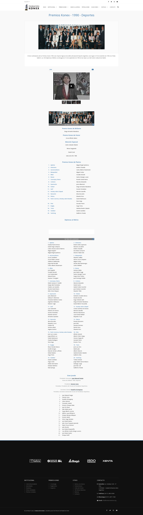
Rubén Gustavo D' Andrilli (54, 283)
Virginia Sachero (52, 329)
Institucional (51, 7)
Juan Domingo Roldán (79, 278)
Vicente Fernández (81, 189)
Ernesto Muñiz (66, 417)
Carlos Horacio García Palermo (56, 248)
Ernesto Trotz (77, 342)
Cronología (53, 484)
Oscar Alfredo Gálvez (71, 138)
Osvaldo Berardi (80, 174)
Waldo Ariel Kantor (53, 363)
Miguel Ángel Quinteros (82, 165)
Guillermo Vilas (77, 355)
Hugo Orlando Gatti (79, 300)
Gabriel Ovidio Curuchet (80, 287)
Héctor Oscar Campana (80, 259)
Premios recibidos (31, 492)
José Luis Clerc (77, 347)
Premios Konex (63, 7)
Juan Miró (76, 323)
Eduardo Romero (52, 314)
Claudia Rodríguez (53, 340)
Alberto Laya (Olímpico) (68, 413)
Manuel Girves (52, 276)
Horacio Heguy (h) (78, 338)
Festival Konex (85, 7)
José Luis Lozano (52, 334)
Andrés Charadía (80, 167)
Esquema (52, 488)
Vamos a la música (75, 7)
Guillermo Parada (81, 213)
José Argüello (51, 270)
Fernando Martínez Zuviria (55, 300)
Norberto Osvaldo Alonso (80, 296)
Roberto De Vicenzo (53, 310)
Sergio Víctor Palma (79, 276)
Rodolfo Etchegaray (77, 389)
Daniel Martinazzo (81, 198)
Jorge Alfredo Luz (52, 336)
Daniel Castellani (80, 211)
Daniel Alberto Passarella (80, 304)
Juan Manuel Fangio (77, 378)
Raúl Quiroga (51, 367)
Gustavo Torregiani (53, 278)
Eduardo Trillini (77, 291)
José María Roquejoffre (68, 429)
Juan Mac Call (77, 365)
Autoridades (29, 486)
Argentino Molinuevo (53, 302)
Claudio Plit (51, 325)
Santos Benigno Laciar (82, 177)
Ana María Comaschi (79, 250)
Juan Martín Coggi (78, 272)
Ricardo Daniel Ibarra (82, 179)
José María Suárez (67, 433)
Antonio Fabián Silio (79, 252)
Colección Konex (79, 488)
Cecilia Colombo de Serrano (81, 308)
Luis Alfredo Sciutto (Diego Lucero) (71, 431)
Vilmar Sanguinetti (71, 148)
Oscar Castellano (52, 257)
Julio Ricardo (65, 427)
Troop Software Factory (62, 511)
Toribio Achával (78, 359)
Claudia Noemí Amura (54, 244)
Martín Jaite (77, 349)
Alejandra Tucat (78, 316)
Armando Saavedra (53, 316)
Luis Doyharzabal (52, 274)
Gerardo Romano (78, 325)
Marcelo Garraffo (81, 191)
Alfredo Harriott (78, 334)
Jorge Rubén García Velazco (81, 361)
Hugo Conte (51, 361)
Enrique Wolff (65, 435)
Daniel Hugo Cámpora (54, 246)
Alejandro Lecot (52, 323)
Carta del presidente (31, 484)
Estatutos (28, 488)
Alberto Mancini (78, 351)
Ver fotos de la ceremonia (71, 124)
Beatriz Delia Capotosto (80, 244)
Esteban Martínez (52, 365)
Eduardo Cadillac (78, 257)
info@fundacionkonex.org (109, 500)
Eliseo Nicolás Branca (54, 347)
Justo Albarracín (80, 184)
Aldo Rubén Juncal (67, 409)
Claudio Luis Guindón (53, 287)
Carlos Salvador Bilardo (71, 145)
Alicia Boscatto (80, 194)
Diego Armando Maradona (71, 131)
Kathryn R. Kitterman (53, 298)
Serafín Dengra (52, 349)
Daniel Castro (77, 285)
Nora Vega (79, 201)
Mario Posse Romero (68, 425)
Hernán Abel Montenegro (80, 263)
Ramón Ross (77, 327)
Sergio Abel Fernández (54, 285)
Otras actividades (30, 490)
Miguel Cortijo (80, 172)
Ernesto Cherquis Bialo (68, 405)
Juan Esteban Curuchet (80, 289)
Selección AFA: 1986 (71, 156)
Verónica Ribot (52, 327)
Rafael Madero (52, 353)
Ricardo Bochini (78, 298)
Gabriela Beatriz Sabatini (82, 208)
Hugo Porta (79, 206)
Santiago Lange (78, 363)
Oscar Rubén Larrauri (53, 259)
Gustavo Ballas (78, 270)
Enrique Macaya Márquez (69, 415)
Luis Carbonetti (52, 308)
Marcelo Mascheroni (79, 312)
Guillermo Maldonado (54, 261)
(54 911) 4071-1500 (107, 497)
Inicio (44, 7)
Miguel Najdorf (52, 250)
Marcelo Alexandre (81, 182)
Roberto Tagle (52, 304)
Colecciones (94, 7)
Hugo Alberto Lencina (68, 411)
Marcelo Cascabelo (79, 246)
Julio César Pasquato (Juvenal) (70, 423)
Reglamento (53, 486)
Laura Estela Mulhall (79, 314)
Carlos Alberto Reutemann (83, 170)
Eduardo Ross (80, 196)
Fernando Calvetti (67, 403)
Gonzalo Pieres (80, 203)
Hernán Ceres (75, 384)
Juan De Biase (66, 407)
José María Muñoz (67, 421)
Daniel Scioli (71, 152)
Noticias (103, 7)
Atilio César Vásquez (53, 291)
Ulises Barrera (66, 401)
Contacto (112, 7)
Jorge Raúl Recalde (53, 263)
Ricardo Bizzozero (78, 321)
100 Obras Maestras (80, 490)
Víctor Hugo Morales (67, 419)
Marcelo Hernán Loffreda (54, 351)
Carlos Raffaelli (78, 265)
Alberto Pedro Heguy (79, 336)
